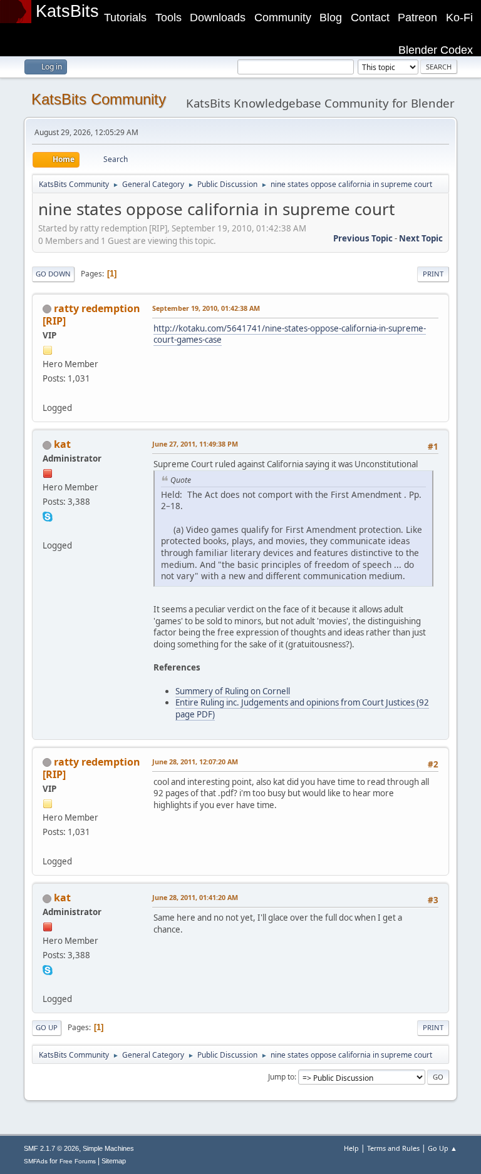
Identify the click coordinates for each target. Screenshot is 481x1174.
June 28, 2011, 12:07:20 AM (195, 761)
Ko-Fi (459, 17)
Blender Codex (435, 50)
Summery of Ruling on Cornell (232, 691)
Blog (330, 17)
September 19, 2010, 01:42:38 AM (206, 308)
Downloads (218, 17)
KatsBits (67, 11)
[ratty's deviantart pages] (48, 392)
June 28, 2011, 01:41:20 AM (195, 897)
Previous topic (363, 238)
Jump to (281, 1076)
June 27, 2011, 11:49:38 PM (195, 443)
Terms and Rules (393, 1148)
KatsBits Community (98, 99)
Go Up (47, 1027)
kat (62, 444)
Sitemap (113, 1161)
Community (282, 17)
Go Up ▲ (442, 1148)
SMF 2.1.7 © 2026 (51, 1148)
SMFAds (36, 1161)
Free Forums (77, 1161)
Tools (168, 17)
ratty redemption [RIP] (91, 314)
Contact (370, 17)
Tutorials (125, 17)
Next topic (421, 238)
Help (351, 1148)
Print (433, 273)
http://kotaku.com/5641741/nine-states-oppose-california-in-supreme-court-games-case (289, 334)
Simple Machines (108, 1148)
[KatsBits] (48, 530)
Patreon (417, 17)
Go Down (53, 273)
